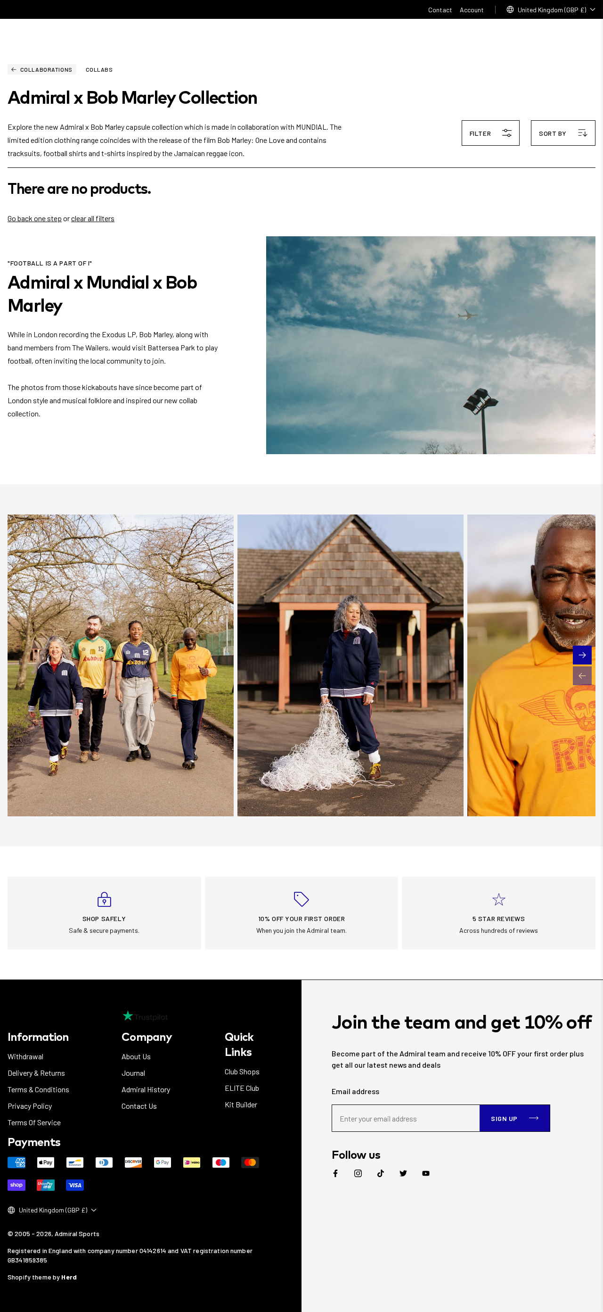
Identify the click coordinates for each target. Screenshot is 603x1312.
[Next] (582, 655)
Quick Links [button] (239, 1044)
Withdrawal (25, 1056)
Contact (440, 10)
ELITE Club (242, 1087)
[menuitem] (335, 1173)
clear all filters (92, 218)
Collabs (99, 69)
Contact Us (139, 1105)
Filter (480, 133)
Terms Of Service (34, 1122)
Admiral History (146, 1089)
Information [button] (38, 1037)
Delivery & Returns (36, 1072)
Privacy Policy (30, 1105)
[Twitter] (403, 1173)
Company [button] (146, 1037)
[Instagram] (358, 1173)
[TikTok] (380, 1173)
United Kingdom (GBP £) (552, 10)
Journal (133, 1072)
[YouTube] (426, 1173)
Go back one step (35, 218)
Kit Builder (241, 1104)
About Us (136, 1056)
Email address (355, 1091)
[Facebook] (335, 1173)
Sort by (553, 133)
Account (472, 10)
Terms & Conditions (38, 1089)
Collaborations (46, 69)
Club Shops (242, 1071)
